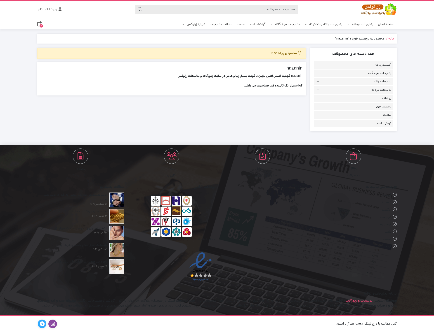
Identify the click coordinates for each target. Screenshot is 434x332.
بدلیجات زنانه (383, 81)
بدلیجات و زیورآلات (359, 300)
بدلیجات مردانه (362, 24)
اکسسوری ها (383, 65)
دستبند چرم (384, 106)
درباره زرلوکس (195, 24)
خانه (391, 38)
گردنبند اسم (258, 24)
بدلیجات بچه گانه (287, 24)
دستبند (386, 202)
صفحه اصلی (386, 24)
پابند (388, 231)
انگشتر (386, 209)
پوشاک (387, 98)
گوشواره (385, 224)
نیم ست (385, 217)
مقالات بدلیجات (221, 24)
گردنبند (386, 195)
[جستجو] (139, 9)
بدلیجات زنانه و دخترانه (325, 24)
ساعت (241, 24)
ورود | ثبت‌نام (48, 9)
